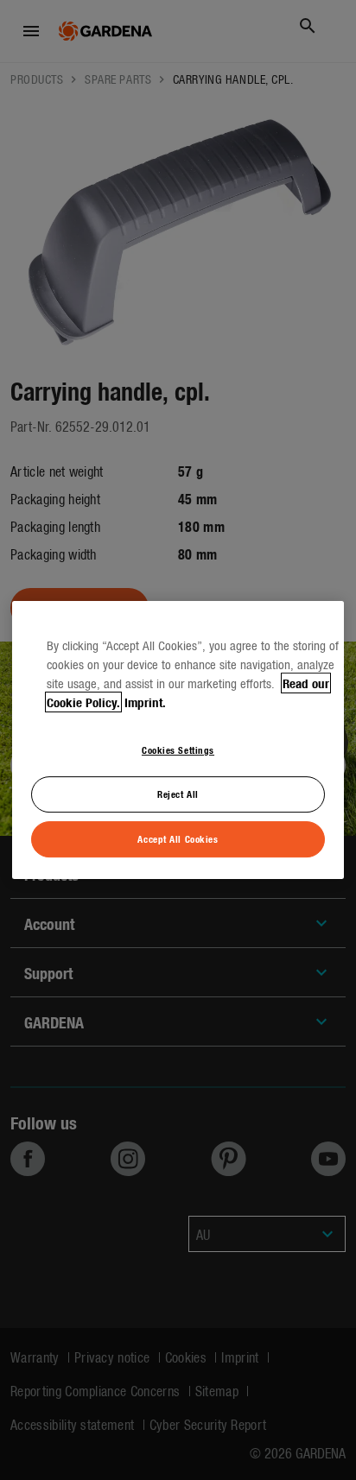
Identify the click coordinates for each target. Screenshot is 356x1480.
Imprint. (145, 702)
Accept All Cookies (177, 838)
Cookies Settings (178, 749)
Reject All (178, 793)
